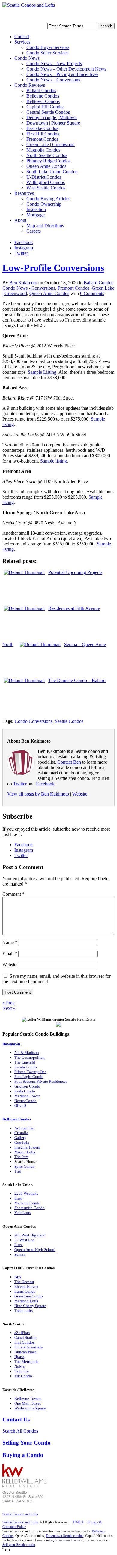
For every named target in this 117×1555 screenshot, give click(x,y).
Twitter (21, 253)
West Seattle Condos (45, 187)
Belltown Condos (43, 101)
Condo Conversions (33, 721)
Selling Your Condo (26, 1442)
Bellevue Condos (42, 95)
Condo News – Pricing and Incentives (62, 74)
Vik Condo (23, 1376)
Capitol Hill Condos (45, 106)
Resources (24, 193)
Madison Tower (27, 1096)
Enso (18, 1198)
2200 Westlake (26, 1193)
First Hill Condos (42, 133)
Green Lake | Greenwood (50, 144)
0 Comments (92, 293)
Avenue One (24, 1128)
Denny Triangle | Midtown (51, 117)
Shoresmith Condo (29, 1208)
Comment (13, 894)
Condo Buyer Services (47, 47)
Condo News (27, 58)
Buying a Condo (22, 1455)
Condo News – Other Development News (66, 68)
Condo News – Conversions (53, 79)
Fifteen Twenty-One (30, 1072)
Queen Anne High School (35, 1249)
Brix (18, 1277)
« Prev (8, 1002)
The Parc (21, 1157)
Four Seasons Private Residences (40, 1081)
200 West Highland (30, 1235)
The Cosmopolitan (29, 1057)
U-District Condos (43, 177)
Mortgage (35, 214)
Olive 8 (20, 1105)
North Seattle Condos (46, 155)
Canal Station (25, 1337)
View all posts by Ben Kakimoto (38, 793)
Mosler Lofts (24, 1152)
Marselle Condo (27, 1203)
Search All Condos (20, 1430)
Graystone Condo (28, 1296)
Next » (8, 1008)
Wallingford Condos (45, 182)
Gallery (20, 1137)
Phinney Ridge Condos (48, 160)
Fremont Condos (42, 139)
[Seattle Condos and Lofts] (28, 5)
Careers (33, 231)
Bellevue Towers (27, 1398)
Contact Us (16, 1419)
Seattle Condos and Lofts (20, 1514)
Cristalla (21, 1133)
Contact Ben (69, 762)
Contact (21, 36)
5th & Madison (26, 1052)
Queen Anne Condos (46, 166)
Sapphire (21, 1371)
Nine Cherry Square (30, 1305)
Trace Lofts (23, 1310)
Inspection (36, 209)
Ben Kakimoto (23, 282)
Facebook (23, 242)
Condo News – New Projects (54, 63)
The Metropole (26, 1361)
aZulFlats (22, 1332)
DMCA (78, 1522)
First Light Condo (29, 1076)
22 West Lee (24, 1240)
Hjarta (19, 1356)
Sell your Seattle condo (18, 1545)
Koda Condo (24, 1091)
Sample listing (53, 460)
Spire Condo (24, 1166)
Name (9, 942)
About (20, 220)
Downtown (11, 1044)
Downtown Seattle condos (64, 1536)
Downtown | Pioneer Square (53, 122)
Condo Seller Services (47, 52)
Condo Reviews (29, 85)
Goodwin (21, 1142)
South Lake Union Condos (51, 171)
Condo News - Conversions (28, 288)
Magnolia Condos (43, 149)
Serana (19, 1254)
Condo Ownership (44, 204)
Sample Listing (42, 372)
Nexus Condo (25, 1100)
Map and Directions (45, 225)
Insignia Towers (27, 1147)
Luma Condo (25, 1291)
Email (9, 953)
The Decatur (24, 1281)
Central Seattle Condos (48, 112)
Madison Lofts (26, 1301)
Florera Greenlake (28, 1347)
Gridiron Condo (27, 1086)
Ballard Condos (41, 90)
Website (79, 793)
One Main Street (27, 1403)
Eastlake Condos (42, 128)
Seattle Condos (69, 721)
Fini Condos (24, 1342)
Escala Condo (25, 1067)
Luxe (18, 1244)
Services (22, 41)
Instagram (23, 247)
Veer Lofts (22, 1212)
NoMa (19, 1366)
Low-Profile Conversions (53, 267)
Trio (17, 1171)
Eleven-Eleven (26, 1286)
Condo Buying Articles (48, 198)
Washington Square (30, 1408)
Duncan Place (25, 1352)
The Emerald (24, 1062)
